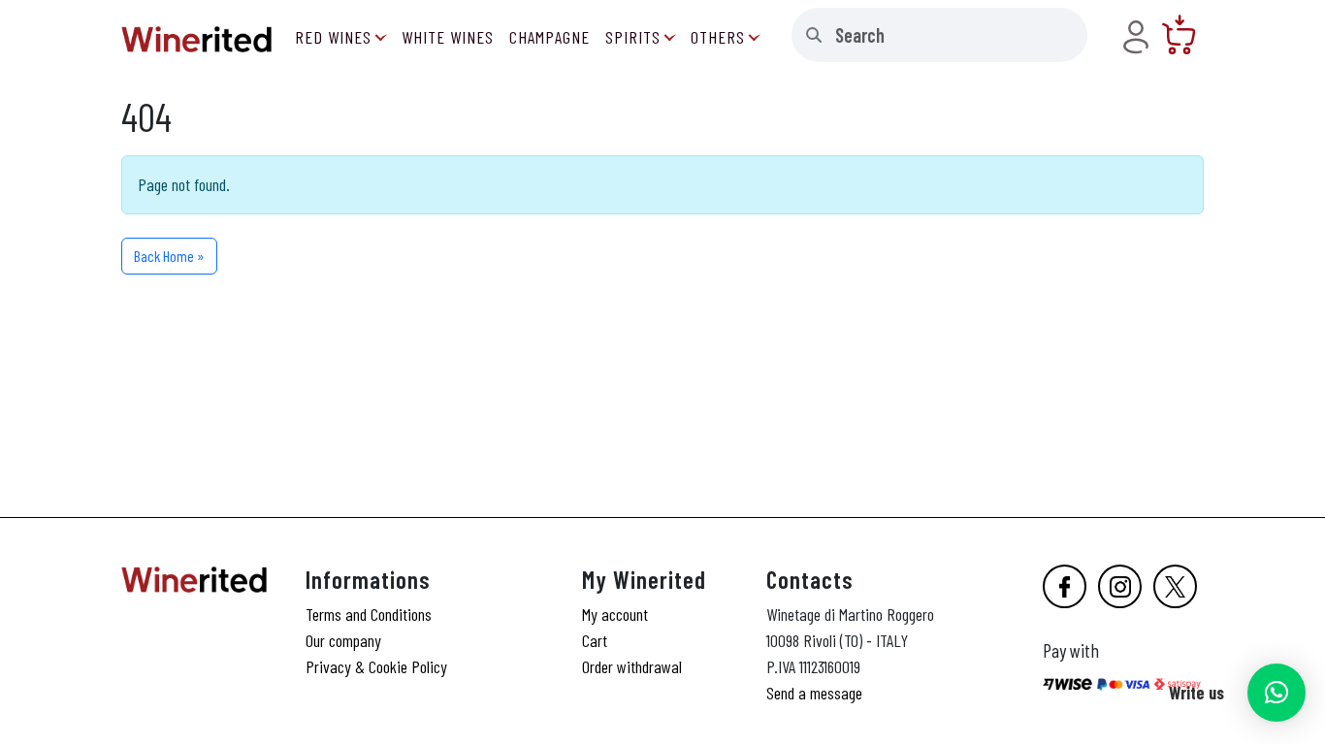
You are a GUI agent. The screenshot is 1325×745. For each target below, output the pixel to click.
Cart (594, 640)
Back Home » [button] (169, 255)
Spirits (633, 37)
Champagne (549, 37)
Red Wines (333, 37)
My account (615, 614)
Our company (343, 640)
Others (718, 37)
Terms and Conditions (369, 614)
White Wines (448, 37)
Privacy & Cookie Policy (376, 666)
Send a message (814, 692)
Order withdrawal (632, 666)
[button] (1276, 693)
